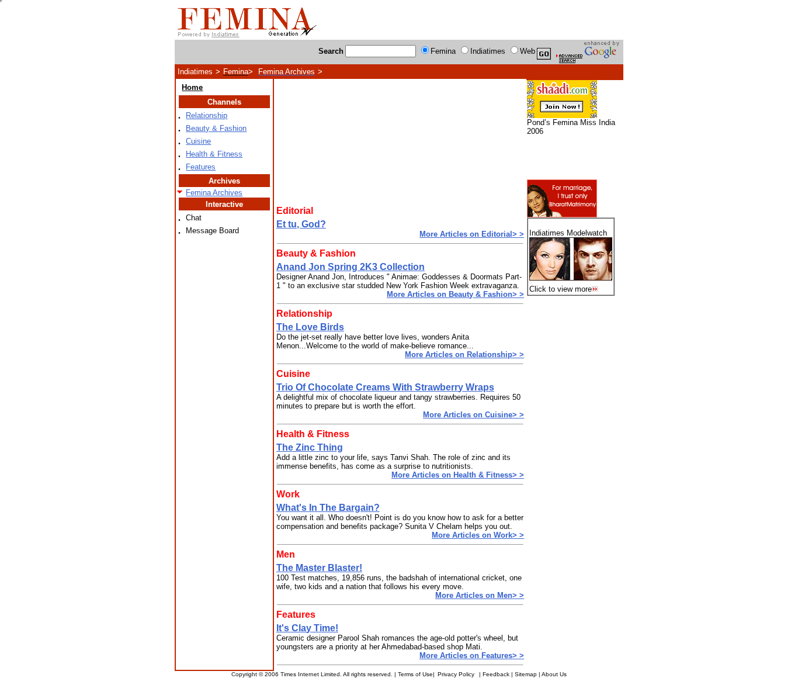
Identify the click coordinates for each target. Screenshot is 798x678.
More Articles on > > (471, 234)
